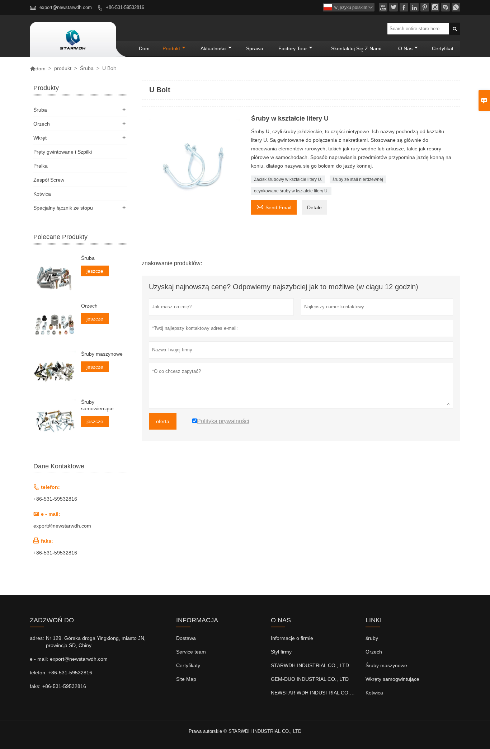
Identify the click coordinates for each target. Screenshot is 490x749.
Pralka (40, 166)
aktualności (213, 48)
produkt (171, 48)
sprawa (254, 48)
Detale (314, 207)
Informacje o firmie (292, 638)
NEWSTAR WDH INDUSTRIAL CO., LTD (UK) (322, 693)
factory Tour (292, 48)
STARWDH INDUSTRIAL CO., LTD (310, 665)
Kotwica (42, 194)
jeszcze (94, 271)
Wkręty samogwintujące (392, 679)
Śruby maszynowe (102, 354)
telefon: (38, 672)
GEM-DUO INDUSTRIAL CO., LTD (310, 679)
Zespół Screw (48, 180)
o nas (405, 48)
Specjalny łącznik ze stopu (63, 208)
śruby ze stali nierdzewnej (358, 179)
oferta (162, 421)
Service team (191, 652)
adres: (37, 638)
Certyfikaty (188, 665)
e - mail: (39, 659)
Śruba (87, 68)
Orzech (41, 124)
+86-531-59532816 (125, 7)
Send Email (273, 206)
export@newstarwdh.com (65, 7)
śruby (372, 638)
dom (144, 48)
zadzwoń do (52, 620)
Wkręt (40, 138)
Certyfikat (442, 48)
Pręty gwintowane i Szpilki (62, 152)
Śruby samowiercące (97, 405)
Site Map (186, 679)
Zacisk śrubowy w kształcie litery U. (288, 179)
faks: (35, 686)
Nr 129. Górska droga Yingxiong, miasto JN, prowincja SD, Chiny (96, 641)
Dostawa (186, 638)
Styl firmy (281, 652)
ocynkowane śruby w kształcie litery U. (291, 190)
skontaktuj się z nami (356, 48)
